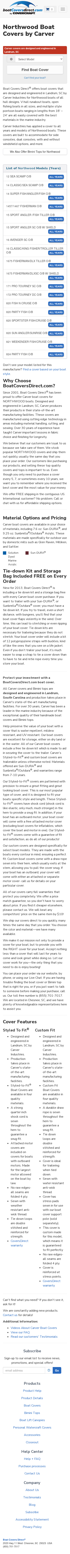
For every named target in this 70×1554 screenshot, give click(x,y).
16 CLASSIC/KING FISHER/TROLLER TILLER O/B (34, 250)
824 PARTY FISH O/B (34, 354)
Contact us (10, 1315)
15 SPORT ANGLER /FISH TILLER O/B (34, 217)
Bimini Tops (32, 1413)
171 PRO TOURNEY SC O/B (34, 286)
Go (57, 1370)
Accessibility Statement (32, 1519)
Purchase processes (32, 1466)
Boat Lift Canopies (32, 1420)
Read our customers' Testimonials (34, 1337)
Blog (32, 1505)
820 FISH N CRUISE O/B (34, 303)
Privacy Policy (32, 1527)
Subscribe (32, 1512)
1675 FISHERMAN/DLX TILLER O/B (34, 263)
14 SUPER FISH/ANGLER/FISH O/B (34, 196)
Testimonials (32, 1497)
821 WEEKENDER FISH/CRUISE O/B (34, 344)
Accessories (32, 1435)
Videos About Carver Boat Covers (34, 1328)
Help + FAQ (32, 1459)
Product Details (32, 1398)
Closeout (32, 1442)
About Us (32, 1490)
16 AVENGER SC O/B (34, 240)
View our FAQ (20, 1332)
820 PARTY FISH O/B (34, 312)
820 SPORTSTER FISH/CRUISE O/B (34, 322)
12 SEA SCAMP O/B (34, 176)
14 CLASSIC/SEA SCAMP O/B (34, 185)
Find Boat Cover (35, 69)
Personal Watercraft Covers (32, 1427)
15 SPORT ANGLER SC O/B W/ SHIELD (34, 229)
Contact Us (32, 1473)
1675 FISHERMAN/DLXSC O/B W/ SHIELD (34, 275)
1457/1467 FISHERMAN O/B (34, 206)
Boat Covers (32, 1405)
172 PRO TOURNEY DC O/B (34, 295)
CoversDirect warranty (19, 1243)
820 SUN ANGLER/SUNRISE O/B (34, 333)
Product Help (32, 1391)
